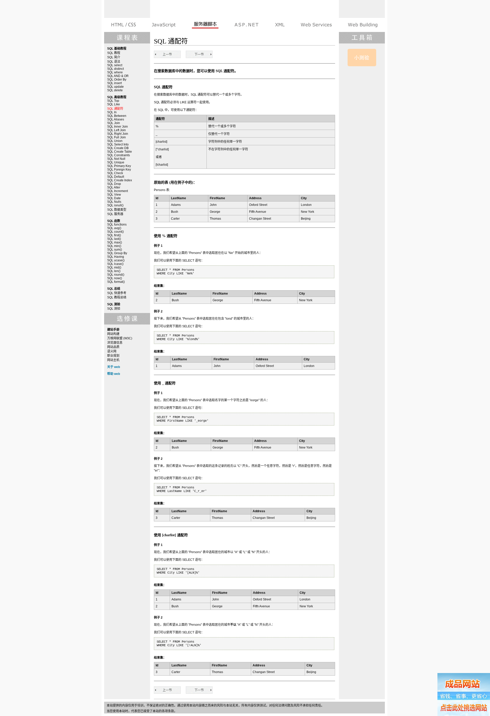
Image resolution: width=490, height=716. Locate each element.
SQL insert (114, 83)
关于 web (113, 367)
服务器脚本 (205, 25)
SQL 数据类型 (116, 209)
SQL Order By (116, 79)
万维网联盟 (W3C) (119, 338)
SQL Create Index (119, 180)
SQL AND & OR (118, 76)
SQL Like (113, 104)
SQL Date (114, 198)
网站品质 (113, 347)
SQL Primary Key (119, 166)
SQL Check (115, 173)
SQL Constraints (118, 155)
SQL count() (115, 231)
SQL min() (114, 246)
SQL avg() (114, 228)
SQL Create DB (118, 148)
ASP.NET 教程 (246, 25)
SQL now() (114, 278)
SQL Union (114, 141)
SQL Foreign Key (119, 169)
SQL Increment (117, 191)
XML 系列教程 (279, 25)
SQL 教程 (113, 53)
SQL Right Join (117, 134)
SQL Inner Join (117, 126)
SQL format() (116, 282)
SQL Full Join (116, 137)
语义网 (111, 351)
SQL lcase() (115, 264)
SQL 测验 (113, 308)
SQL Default (115, 176)
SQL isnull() (115, 205)
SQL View (114, 194)
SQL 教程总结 (116, 297)
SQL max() (114, 242)
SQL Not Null (116, 159)
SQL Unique (115, 162)
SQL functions (117, 224)
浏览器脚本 (164, 25)
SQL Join (113, 123)
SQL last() (114, 239)
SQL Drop (114, 184)
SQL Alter (113, 187)
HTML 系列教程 (124, 25)
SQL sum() (114, 249)
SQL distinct (115, 69)
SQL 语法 (113, 61)
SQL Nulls (114, 202)
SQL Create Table (119, 151)
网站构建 (113, 334)
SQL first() (114, 235)
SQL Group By (117, 253)
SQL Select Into (118, 144)
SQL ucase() (116, 260)
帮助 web (113, 374)
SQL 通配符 (115, 108)
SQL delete (115, 90)
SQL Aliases (115, 119)
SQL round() (115, 274)
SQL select (114, 65)
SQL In (112, 112)
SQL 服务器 (115, 214)
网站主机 (113, 360)
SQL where (115, 72)
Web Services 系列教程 (316, 25)
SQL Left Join (116, 130)
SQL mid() (114, 267)
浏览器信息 (114, 342)
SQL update (115, 86)
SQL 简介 (113, 57)
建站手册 (362, 25)
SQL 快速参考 (116, 293)
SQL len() (113, 271)
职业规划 (113, 355)
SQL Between (116, 116)
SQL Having (115, 257)
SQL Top (113, 101)
